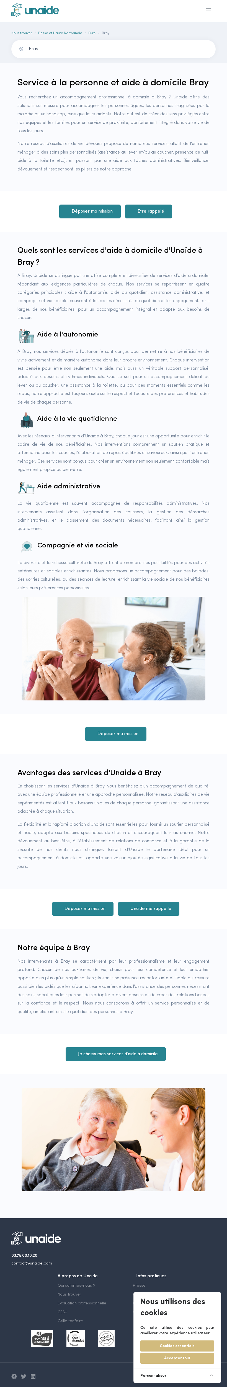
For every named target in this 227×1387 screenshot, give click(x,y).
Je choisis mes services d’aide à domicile (118, 1054)
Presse (139, 1286)
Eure (92, 33)
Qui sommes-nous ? (76, 1286)
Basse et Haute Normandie (60, 33)
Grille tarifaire (70, 1321)
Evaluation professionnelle (82, 1303)
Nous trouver (21, 33)
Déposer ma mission (92, 211)
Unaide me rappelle (150, 909)
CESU (62, 1312)
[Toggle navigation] (209, 10)
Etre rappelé (151, 211)
